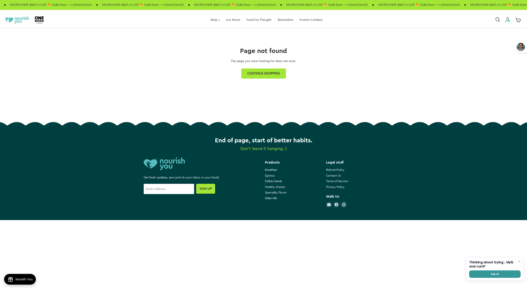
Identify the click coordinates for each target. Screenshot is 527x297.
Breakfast (271, 170)
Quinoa (269, 175)
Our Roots (233, 19)
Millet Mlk (271, 198)
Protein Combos (311, 19)
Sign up (205, 188)
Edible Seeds (273, 181)
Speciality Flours (275, 192)
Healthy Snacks (275, 187)
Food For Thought (259, 19)
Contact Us (333, 175)
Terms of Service (337, 181)
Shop (214, 19)
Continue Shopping (263, 73)
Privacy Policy (335, 187)
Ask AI (495, 274)
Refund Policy (335, 170)
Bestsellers (285, 19)
